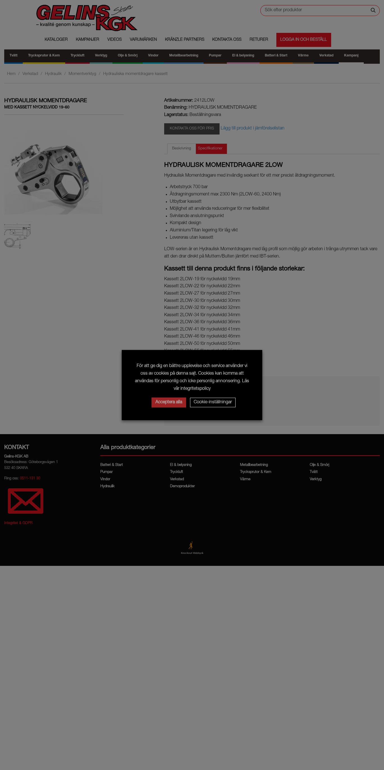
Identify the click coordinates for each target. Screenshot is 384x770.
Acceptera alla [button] (168, 402)
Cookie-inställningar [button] (213, 402)
